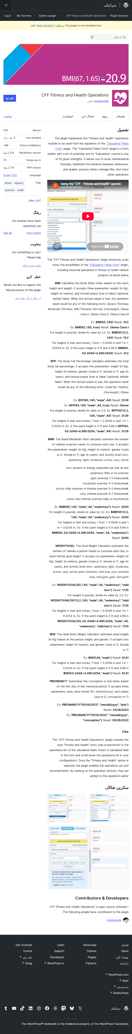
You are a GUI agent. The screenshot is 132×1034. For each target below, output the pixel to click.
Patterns (91, 963)
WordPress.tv (54, 963)
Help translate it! (43, 25)
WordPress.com (117, 974)
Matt (124, 980)
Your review (33, 233)
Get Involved (24, 945)
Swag (27, 963)
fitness (8, 183)
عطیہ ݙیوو (25, 957)
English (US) (10, 175)
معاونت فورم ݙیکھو (32, 265)
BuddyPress (119, 993)
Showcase (89, 945)
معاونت (7, 116)
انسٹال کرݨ (87, 116)
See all (7, 233)
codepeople (101, 101)
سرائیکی (115, 1008)
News (125, 951)
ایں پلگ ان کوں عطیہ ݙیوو (28, 298)
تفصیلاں (120, 116)
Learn (60, 945)
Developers (57, 957)
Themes (91, 951)
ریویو (105, 116)
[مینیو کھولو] (5, 5)
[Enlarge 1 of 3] (124, 798)
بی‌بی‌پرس (121, 986)
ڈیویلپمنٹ (67, 116)
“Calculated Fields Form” (104, 265)
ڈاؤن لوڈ (10, 98)
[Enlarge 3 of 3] (124, 830)
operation (10, 190)
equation (18, 183)
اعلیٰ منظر (34, 200)
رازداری (124, 963)
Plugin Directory (119, 15)
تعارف (125, 945)
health (21, 190)
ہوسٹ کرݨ (122, 957)
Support (59, 951)
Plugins (92, 957)
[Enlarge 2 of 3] (82, 798)
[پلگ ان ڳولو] (92, 37)
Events (27, 951)
